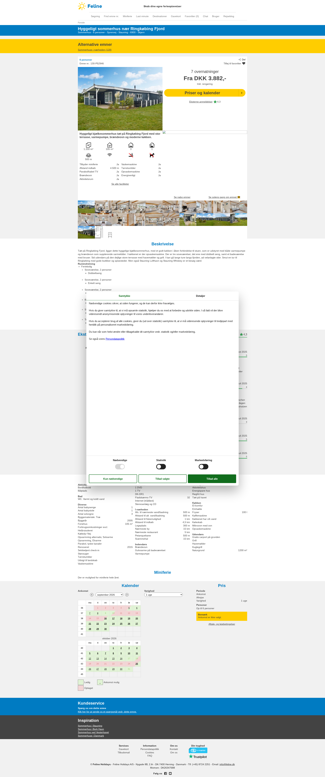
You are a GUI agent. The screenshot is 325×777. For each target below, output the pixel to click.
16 (105, 618)
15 (113, 658)
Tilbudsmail (124, 752)
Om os (173, 752)
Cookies (149, 752)
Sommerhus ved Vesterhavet (93, 732)
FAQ (149, 755)
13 (97, 658)
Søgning (95, 16)
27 (137, 624)
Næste (127, 594)
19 (129, 618)
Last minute (142, 16)
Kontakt (174, 749)
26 (129, 624)
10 (129, 653)
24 (113, 624)
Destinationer (160, 16)
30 (105, 629)
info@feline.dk (227, 764)
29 (97, 629)
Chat (205, 16)
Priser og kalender (202, 93)
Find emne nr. (111, 16)
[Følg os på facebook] (165, 773)
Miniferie (127, 16)
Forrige (91, 594)
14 (105, 658)
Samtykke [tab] (124, 295)
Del (243, 59)
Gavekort (176, 16)
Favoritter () (192, 16)
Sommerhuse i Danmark (91, 735)
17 (113, 618)
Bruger (215, 16)
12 (90, 658)
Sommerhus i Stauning (90, 725)
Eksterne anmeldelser (201, 101)
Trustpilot (198, 756)
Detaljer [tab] (200, 295)
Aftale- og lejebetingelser (222, 624)
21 (90, 624)
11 (137, 653)
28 (90, 629)
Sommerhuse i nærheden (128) (95, 49)
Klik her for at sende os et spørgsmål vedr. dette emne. (107, 711)
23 (105, 624)
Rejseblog (228, 16)
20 (137, 618)
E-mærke (198, 750)
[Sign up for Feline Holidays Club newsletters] (170, 773)
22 (97, 624)
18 (121, 618)
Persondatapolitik (149, 749)
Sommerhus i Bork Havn (91, 729)
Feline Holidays (162, 6)
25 (121, 624)
